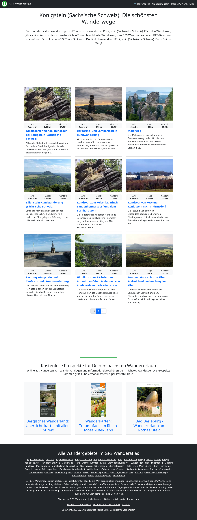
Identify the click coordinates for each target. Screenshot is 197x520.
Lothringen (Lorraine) (118, 462)
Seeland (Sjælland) (126, 469)
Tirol (131, 472)
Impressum (133, 499)
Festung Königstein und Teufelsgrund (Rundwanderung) (47, 279)
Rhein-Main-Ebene (142, 465)
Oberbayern (86, 465)
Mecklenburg (43, 465)
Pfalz (128, 465)
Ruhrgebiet (165, 465)
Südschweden (36, 472)
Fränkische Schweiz (50, 462)
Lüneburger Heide (140, 462)
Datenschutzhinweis (114, 499)
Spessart (154, 469)
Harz (77, 462)
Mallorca (30, 465)
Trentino (149, 472)
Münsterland (58, 465)
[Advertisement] (98, 66)
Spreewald (165, 469)
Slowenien (142, 469)
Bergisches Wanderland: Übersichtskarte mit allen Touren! (48, 425)
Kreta (103, 462)
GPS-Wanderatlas (20, 4)
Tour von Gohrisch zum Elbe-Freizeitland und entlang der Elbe (147, 281)
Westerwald (119, 475)
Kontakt (126, 504)
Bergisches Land (83, 459)
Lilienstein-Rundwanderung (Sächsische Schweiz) (44, 204)
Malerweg (134, 131)
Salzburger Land (50, 469)
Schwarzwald (109, 469)
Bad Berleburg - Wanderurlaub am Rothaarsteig (149, 425)
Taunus (77, 472)
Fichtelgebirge (161, 459)
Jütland (85, 462)
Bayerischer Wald (64, 459)
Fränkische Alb (31, 462)
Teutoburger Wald (100, 472)
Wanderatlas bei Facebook (106, 504)
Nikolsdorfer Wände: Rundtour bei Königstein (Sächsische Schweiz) (46, 135)
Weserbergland (103, 475)
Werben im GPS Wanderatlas (73, 499)
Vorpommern (79, 475)
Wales (91, 475)
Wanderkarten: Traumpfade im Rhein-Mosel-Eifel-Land (98, 425)
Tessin (86, 472)
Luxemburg (157, 462)
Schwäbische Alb (91, 469)
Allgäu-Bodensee (35, 459)
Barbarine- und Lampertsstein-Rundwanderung (97, 133)
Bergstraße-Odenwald (105, 459)
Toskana (139, 472)
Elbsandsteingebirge (134, 459)
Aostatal (50, 459)
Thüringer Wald (119, 472)
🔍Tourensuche (142, 3)
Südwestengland (63, 472)
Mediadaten (96, 499)
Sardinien (65, 469)
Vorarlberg (161, 472)
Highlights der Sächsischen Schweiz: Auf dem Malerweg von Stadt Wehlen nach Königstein (98, 281)
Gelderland (67, 462)
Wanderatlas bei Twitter (79, 504)
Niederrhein (72, 465)
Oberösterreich (116, 465)
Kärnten (94, 462)
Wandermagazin (160, 3)
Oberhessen (100, 465)
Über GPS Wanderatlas (182, 3)
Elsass (149, 459)
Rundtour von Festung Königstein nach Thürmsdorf (147, 204)
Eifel (120, 459)
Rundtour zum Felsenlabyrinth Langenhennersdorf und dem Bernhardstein (97, 206)
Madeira (169, 462)
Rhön (155, 465)
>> (104, 311)
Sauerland (76, 469)
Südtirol (49, 472)
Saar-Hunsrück (32, 469)
